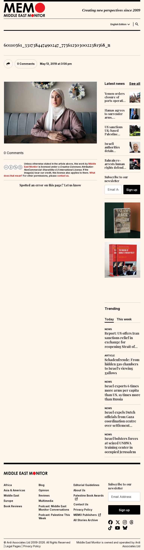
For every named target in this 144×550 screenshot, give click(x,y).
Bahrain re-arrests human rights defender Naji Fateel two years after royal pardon (116, 164)
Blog (41, 485)
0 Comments (26, 63)
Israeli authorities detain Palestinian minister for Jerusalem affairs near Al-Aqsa (115, 147)
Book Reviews (13, 506)
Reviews (44, 495)
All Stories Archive (86, 520)
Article (110, 355)
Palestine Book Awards (89, 495)
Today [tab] (109, 319)
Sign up (131, 190)
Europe (8, 500)
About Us (79, 490)
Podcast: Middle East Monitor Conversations (54, 508)
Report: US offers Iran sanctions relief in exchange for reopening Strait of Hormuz (122, 340)
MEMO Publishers (85, 514)
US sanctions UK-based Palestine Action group (114, 130)
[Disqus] (50, 239)
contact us (63, 175)
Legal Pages (13, 546)
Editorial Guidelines (86, 485)
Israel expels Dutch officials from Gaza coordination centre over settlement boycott (120, 419)
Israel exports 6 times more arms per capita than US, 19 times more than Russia (122, 392)
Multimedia (46, 500)
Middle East (11, 495)
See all (134, 84)
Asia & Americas (14, 490)
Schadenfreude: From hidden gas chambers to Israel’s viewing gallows (122, 366)
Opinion (44, 490)
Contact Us (81, 504)
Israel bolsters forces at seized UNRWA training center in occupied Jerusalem (121, 445)
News (108, 329)
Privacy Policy (83, 509)
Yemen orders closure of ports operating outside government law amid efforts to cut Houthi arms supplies (116, 97)
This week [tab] (124, 319)
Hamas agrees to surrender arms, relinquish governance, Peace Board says (115, 113)
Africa (8, 485)
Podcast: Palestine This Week (54, 516)
